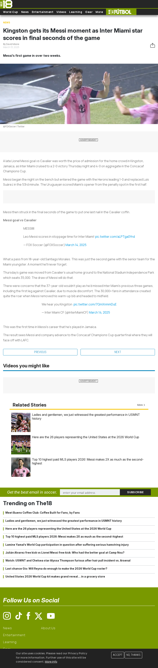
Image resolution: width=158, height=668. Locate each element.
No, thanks (133, 655)
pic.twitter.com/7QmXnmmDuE (95, 304)
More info (51, 661)
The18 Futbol (121, 12)
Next (117, 352)
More (99, 12)
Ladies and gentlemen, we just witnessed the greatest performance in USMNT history (63, 520)
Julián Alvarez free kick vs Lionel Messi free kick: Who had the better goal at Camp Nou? (64, 552)
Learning (75, 12)
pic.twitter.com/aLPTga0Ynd (115, 236)
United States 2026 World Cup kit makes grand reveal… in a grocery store (55, 576)
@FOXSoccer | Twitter (14, 126)
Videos (61, 12)
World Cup (10, 12)
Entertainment (43, 12)
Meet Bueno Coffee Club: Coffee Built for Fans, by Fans (42, 512)
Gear (88, 12)
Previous (40, 352)
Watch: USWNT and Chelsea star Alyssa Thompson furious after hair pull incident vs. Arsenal (67, 560)
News (25, 12)
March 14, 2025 (76, 245)
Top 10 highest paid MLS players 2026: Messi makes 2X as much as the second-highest (64, 536)
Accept (117, 655)
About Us (48, 628)
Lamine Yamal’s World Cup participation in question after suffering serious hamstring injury (67, 544)
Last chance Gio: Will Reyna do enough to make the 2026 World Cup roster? (56, 568)
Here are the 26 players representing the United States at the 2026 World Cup (85, 437)
